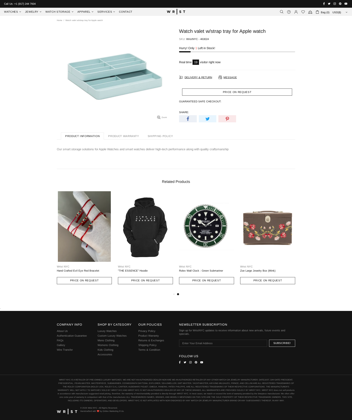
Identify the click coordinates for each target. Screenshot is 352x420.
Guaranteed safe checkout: (200, 101)
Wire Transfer (65, 349)
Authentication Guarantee (72, 335)
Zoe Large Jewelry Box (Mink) (257, 270)
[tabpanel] (206, 241)
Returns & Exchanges (151, 340)
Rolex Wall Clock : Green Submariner (201, 270)
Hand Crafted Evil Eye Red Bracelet (78, 270)
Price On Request (84, 280)
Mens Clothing (106, 340)
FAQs (60, 340)
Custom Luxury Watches (112, 335)
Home (59, 20)
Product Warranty (148, 335)
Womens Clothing (108, 345)
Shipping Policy (147, 345)
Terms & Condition (149, 349)
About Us (62, 331)
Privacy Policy (146, 331)
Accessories (105, 354)
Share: (184, 112)
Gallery (61, 345)
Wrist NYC (176, 12)
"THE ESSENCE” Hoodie (133, 270)
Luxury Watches (107, 331)
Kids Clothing (105, 349)
